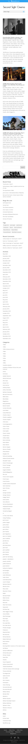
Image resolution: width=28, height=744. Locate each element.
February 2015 (6, 329)
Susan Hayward (7, 662)
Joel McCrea (6, 540)
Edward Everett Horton (8, 458)
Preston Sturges (7, 627)
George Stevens (7, 495)
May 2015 (5, 322)
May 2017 (5, 290)
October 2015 (6, 313)
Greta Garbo (6, 499)
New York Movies (17, 227)
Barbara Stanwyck (7, 392)
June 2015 (5, 320)
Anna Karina (6, 139)
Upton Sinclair (6, 675)
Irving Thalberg (6, 518)
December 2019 (7, 270)
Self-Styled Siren (7, 203)
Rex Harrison (6, 634)
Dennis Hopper (6, 447)
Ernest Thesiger (7, 465)
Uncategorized (6, 673)
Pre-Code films (6, 623)
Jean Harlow (6, 531)
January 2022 (6, 258)
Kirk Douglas (6, 570)
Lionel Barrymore (7, 579)
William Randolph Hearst (9, 701)
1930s (4, 137)
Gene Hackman (6, 142)
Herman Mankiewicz (8, 504)
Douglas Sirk (10, 91)
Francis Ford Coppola (17, 140)
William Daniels (7, 698)
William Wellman (7, 703)
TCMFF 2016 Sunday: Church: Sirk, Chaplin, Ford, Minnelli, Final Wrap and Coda (13, 85)
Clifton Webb (20, 42)
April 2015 (5, 324)
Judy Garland (19, 225)
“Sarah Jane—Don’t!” (8, 184)
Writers (4, 710)
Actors (4, 371)
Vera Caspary (6, 680)
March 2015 (6, 327)
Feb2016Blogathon (7, 472)
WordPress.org (6, 723)
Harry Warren (6, 502)
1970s (18, 137)
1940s (21, 40)
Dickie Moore (6, 451)
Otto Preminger (7, 616)
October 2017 (6, 288)
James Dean (6, 524)
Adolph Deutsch (7, 376)
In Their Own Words (8, 515)
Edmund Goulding (7, 456)
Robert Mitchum (6, 229)
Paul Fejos (5, 618)
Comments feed (7, 720)
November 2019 (7, 272)
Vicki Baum (5, 682)
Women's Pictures (7, 707)
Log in (4, 716)
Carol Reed (5, 410)
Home (5, 730)
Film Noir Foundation (8, 216)
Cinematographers (7, 424)
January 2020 (6, 267)
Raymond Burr (6, 632)
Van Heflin (5, 678)
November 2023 (7, 256)
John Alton (5, 543)
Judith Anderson (15, 45)
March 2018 (6, 283)
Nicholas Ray (6, 609)
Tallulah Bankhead (7, 666)
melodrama (5, 227)
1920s (21, 87)
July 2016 (5, 295)
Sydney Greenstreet (8, 664)
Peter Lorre (5, 620)
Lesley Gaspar (7, 40)
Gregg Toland (6, 497)
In (3, 513)
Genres (15, 91)
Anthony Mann (6, 387)
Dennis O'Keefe (7, 449)
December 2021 (7, 260)
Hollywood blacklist (7, 506)
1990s (4, 363)
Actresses (5, 373)
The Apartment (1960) (8, 190)
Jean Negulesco (7, 534)
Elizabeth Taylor (7, 460)
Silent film (14, 94)
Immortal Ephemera (8, 212)
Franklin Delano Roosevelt (9, 483)
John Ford (5, 93)
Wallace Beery (6, 691)
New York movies (15, 146)
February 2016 (6, 306)
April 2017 (5, 292)
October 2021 (6, 263)
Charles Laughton (7, 417)
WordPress (14, 742)
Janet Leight (12, 225)
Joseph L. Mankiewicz (8, 559)
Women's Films (12, 98)
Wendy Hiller (6, 694)
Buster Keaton (6, 405)
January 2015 (6, 331)
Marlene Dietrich (7, 584)
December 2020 (7, 265)
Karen (4, 241)
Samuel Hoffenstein (13, 47)
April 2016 (5, 302)
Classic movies (12, 42)
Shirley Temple (6, 655)
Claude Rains (6, 435)
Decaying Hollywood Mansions (10, 214)
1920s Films (12, 730)
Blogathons (5, 42)
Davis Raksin (14, 43)
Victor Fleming (6, 685)
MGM (4, 593)
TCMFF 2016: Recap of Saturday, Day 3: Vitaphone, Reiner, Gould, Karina (13, 133)
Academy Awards (7, 365)
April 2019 (5, 274)
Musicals (17, 93)
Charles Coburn (7, 415)
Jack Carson (6, 520)
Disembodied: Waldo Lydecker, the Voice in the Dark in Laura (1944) (12, 38)
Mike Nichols (6, 598)
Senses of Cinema (7, 219)
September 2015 (7, 315)
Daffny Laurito (6, 245)
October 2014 (6, 334)
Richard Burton (6, 637)
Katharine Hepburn (8, 568)
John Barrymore (7, 545)
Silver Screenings (7, 243)
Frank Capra (6, 479)
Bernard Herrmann (7, 394)
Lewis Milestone (7, 575)
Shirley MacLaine (7, 653)
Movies (11, 227)
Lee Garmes (6, 573)
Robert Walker (14, 229)
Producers (5, 630)
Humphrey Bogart (7, 511)
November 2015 (7, 311)
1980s (21, 137)
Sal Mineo (5, 648)
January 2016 (6, 309)
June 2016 (5, 297)
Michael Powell (6, 595)
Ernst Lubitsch (6, 467)
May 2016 (5, 299)
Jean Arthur (6, 529)
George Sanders (7, 492)
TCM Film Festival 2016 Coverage (11, 669)
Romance (9, 94)
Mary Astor (5, 588)
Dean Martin (6, 444)
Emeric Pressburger (8, 463)
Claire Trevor (6, 426)
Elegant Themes (14, 740)
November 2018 (7, 281)
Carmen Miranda (7, 408)
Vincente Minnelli (19, 96)
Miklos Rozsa (6, 600)
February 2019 (6, 277)
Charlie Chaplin (14, 89)
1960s (14, 137)
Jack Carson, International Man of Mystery (13, 192)
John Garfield (6, 550)
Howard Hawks (6, 508)
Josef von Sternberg (8, 556)
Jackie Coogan (21, 91)
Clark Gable (6, 431)
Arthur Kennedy (7, 390)
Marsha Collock (6, 248)
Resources (18, 732)
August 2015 (6, 318)
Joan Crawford (6, 538)
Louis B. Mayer (6, 582)
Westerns (5, 98)
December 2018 (7, 279)
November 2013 (7, 338)
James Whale (6, 527)
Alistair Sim (6, 383)
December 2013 (7, 336)
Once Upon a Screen (8, 209)
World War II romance (16, 232)
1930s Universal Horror (8, 349)
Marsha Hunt (6, 586)
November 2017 (7, 286)
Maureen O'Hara (7, 591)
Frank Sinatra (6, 481)
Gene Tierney (21, 43)
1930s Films (19, 730)
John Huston (6, 552)
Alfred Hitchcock (7, 378)
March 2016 (6, 304)
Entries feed (6, 718)
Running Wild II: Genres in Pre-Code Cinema (14, 646)
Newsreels (5, 607)
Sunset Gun (6, 205)
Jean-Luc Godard (7, 536)
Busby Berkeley (6, 403)
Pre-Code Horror (7, 625)
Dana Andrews (6, 43)
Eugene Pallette (7, 470)
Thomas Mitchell (7, 671)
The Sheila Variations (8, 207)
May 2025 (5, 254)
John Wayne (11, 93)
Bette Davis (5, 396)
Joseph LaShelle (7, 45)
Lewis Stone (6, 577)
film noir (9, 140)
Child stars (5, 422)
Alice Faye (5, 380)
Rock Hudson (6, 641)
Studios (5, 659)
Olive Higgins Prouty (8, 611)
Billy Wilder (6, 399)
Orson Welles (6, 614)
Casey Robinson (7, 412)
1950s (7, 89)
